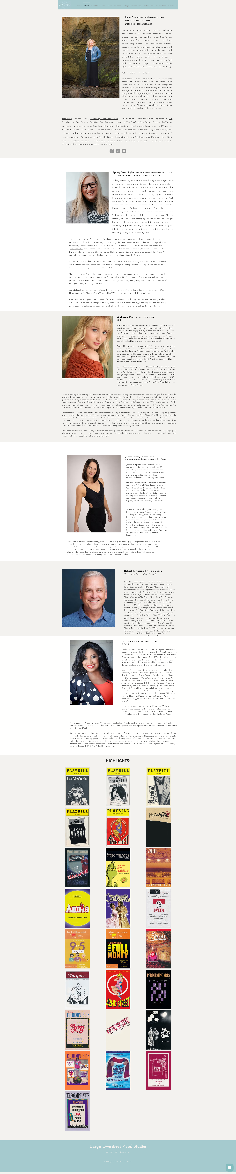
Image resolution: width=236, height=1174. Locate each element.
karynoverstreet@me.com (117, 1152)
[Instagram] (118, 151)
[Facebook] (112, 151)
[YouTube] (124, 151)
